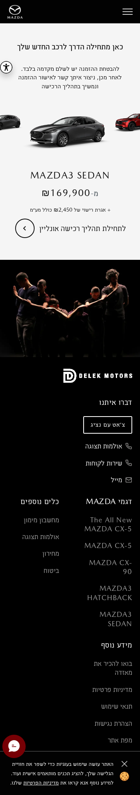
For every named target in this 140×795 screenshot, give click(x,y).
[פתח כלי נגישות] (6, 67)
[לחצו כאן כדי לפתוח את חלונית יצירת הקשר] (14, 746)
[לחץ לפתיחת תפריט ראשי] (127, 11)
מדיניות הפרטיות (41, 782)
